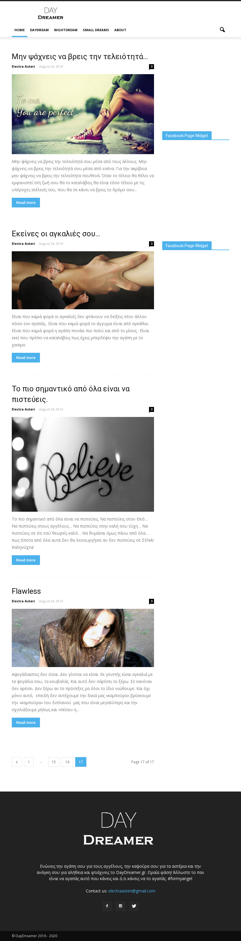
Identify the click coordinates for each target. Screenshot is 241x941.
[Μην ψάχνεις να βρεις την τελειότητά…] (83, 114)
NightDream (66, 30)
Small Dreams (96, 30)
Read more (26, 202)
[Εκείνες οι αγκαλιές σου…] (83, 280)
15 (54, 761)
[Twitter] (134, 906)
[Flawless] (83, 638)
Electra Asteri (23, 66)
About (120, 30)
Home (19, 30)
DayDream (39, 30)
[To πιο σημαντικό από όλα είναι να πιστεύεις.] (83, 464)
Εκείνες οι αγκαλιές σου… (56, 233)
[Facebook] (107, 906)
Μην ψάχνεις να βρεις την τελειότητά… (80, 56)
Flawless (26, 591)
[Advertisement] (160, 14)
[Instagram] (120, 906)
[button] (222, 30)
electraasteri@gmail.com (131, 891)
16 (67, 761)
